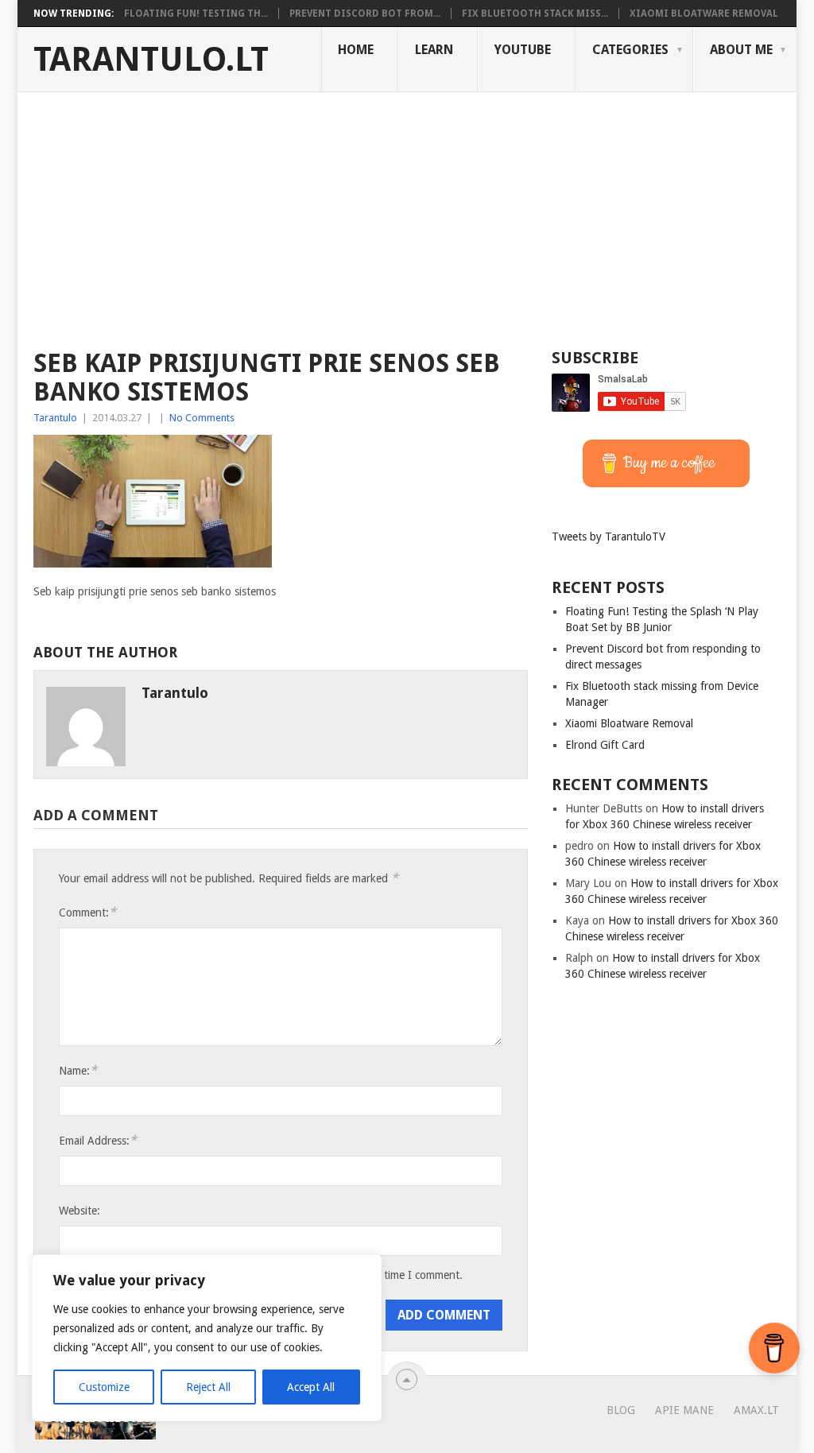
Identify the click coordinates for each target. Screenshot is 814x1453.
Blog (621, 1410)
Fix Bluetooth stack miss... (535, 13)
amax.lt (756, 1410)
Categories (630, 49)
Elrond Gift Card (605, 744)
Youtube (522, 49)
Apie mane (684, 1410)
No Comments (202, 418)
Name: (78, 1070)
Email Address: (98, 1140)
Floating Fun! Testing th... (196, 13)
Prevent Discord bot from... (364, 13)
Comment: (87, 912)
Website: (79, 1210)
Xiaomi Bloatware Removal (704, 13)
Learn (434, 49)
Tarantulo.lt (151, 59)
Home (356, 49)
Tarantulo (55, 418)
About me (741, 49)
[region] (207, 1337)
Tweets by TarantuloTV (608, 536)
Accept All (311, 1387)
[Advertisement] (407, 211)
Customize (104, 1387)
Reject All (208, 1387)
